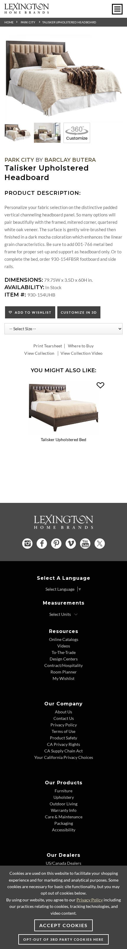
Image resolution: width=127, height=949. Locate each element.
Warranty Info (63, 810)
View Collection (39, 353)
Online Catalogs (63, 639)
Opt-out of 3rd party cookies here (63, 939)
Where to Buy (81, 345)
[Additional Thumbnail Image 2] (47, 133)
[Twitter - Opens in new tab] (100, 543)
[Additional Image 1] (63, 78)
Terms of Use (63, 731)
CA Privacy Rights (63, 744)
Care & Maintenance (63, 816)
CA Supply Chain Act (63, 750)
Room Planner (64, 671)
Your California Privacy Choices (63, 757)
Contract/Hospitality (63, 665)
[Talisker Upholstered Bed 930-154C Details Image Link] (63, 432)
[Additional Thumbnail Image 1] (17, 133)
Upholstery (63, 797)
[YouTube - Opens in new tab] (85, 543)
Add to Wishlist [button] (32, 312)
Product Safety (63, 737)
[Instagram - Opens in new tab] (27, 543)
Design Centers (64, 658)
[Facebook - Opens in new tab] (42, 543)
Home (9, 22)
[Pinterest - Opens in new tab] (56, 543)
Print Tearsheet (47, 345)
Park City (28, 22)
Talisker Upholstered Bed (63, 439)
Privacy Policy (64, 724)
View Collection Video (82, 353)
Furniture (63, 790)
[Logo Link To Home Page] (26, 11)
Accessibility (63, 829)
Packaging (63, 823)
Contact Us (63, 718)
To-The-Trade (64, 652)
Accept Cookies (63, 925)
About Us (63, 711)
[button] (100, 385)
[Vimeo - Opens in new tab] (71, 543)
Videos (63, 645)
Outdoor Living (63, 803)
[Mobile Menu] (117, 9)
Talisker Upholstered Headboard (69, 22)
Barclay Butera (70, 160)
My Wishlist (63, 678)
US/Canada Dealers (63, 863)
